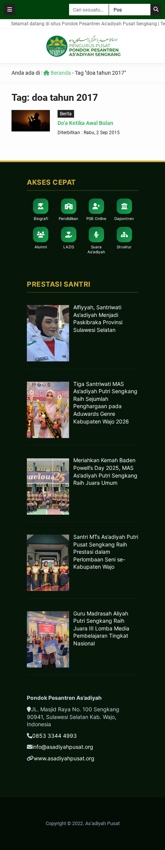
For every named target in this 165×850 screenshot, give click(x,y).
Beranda (60, 73)
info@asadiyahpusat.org (62, 746)
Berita (66, 114)
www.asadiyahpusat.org (64, 758)
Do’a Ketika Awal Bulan (85, 123)
